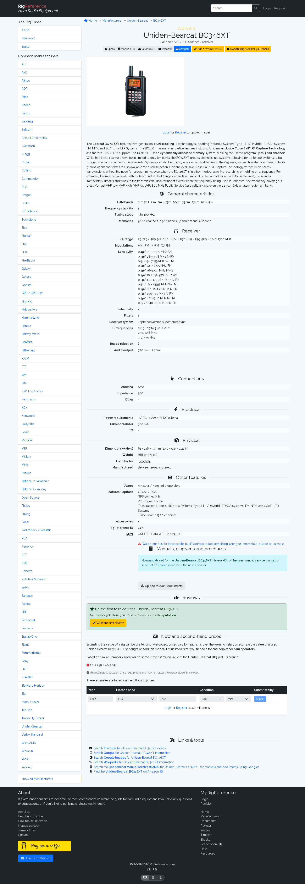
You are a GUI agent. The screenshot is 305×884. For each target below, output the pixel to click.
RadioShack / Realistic (36, 530)
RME (25, 563)
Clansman (28, 146)
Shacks (205, 839)
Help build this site (30, 816)
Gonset (26, 285)
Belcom (27, 129)
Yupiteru (27, 767)
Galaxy (26, 268)
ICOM (25, 30)
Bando (26, 113)
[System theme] (145, 877)
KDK (24, 407)
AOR (25, 88)
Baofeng (27, 121)
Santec (26, 603)
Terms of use (26, 830)
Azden (26, 105)
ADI (24, 64)
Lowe (25, 432)
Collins (26, 170)
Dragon (27, 195)
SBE (24, 612)
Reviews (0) (148, 48)
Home (92, 20)
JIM (24, 375)
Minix (25, 464)
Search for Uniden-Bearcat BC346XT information (132, 752)
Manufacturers (111, 20)
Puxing (26, 514)
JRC (24, 383)
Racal (25, 522)
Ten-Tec (27, 710)
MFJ (24, 448)
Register (279, 8)
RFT (24, 554)
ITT (24, 366)
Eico (24, 227)
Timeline (206, 834)
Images (205, 830)
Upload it (163, 565)
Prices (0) (166, 48)
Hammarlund (30, 317)
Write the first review (110, 623)
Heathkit (27, 342)
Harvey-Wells (31, 334)
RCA (24, 538)
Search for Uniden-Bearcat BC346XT (130, 757)
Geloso (27, 276)
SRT (24, 669)
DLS (24, 186)
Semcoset (28, 620)
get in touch (96, 803)
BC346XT (159, 20)
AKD (24, 72)
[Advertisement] (238, 91)
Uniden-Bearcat (32, 726)
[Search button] (256, 8)
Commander (30, 178)
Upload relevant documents (163, 586)
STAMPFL (28, 677)
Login (267, 8)
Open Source (30, 497)
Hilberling (28, 350)
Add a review (209, 48)
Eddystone (29, 219)
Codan (26, 162)
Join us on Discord (37, 858)
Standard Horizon (33, 685)
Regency (28, 546)
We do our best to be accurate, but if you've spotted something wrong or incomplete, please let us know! (213, 543)
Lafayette (28, 423)
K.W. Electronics (32, 391)
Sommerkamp (31, 652)
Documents (208, 821)
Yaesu (25, 46)
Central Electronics (34, 137)
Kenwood (28, 38)
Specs (111, 48)
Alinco (26, 80)
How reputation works (33, 821)
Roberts (27, 571)
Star (24, 693)
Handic (26, 326)
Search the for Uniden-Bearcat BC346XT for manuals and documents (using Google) (176, 767)
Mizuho (27, 473)
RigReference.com (162, 864)
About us (24, 811)
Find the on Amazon (127, 771)
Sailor (25, 587)
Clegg (26, 154)
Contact (23, 834)
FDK (24, 252)
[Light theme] (153, 877)
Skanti (25, 644)
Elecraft (27, 235)
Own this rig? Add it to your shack (249, 48)
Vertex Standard (32, 734)
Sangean (27, 595)
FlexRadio (28, 260)
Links (204, 849)
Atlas (25, 97)
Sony (25, 661)
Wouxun (27, 751)
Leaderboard (210, 844)
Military (26, 456)
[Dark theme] (160, 877)
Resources (208, 853)
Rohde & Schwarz (34, 579)
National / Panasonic (35, 481)
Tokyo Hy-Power (33, 718)
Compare (183, 48)
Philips (26, 505)
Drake (25, 203)
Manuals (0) (127, 48)
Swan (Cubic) (30, 702)
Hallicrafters (29, 309)
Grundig (27, 301)
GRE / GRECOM (32, 293)
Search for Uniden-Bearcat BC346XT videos (130, 748)
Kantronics (29, 399)
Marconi (27, 440)
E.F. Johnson (30, 211)
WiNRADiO (29, 743)
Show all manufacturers (37, 779)
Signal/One (29, 636)
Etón (25, 244)
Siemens (27, 628)
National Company (34, 489)
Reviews (206, 825)
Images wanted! (28, 825)
